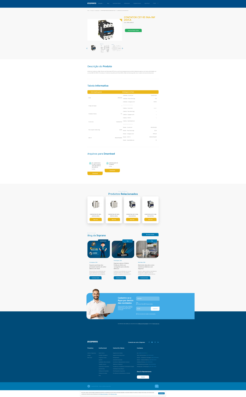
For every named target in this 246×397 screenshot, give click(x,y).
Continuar (161, 393)
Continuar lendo (95, 277)
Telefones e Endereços (118, 364)
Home (88, 10)
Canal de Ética (102, 368)
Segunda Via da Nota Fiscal (118, 355)
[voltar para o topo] (157, 386)
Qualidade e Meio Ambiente (104, 362)
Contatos (140, 348)
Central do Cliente (117, 3)
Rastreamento (116, 357)
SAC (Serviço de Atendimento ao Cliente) (121, 373)
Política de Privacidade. (104, 394)
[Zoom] (120, 20)
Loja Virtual (147, 3)
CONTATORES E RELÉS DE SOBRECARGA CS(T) (108, 10)
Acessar (143, 377)
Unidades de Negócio (103, 355)
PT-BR (154, 3)
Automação (97, 10)
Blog (108, 3)
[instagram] (155, 342)
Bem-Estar (89, 357)
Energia (92, 10)
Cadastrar (155, 308)
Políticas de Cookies (103, 373)
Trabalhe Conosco (137, 3)
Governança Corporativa (104, 366)
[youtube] (152, 342)
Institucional (127, 3)
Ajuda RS (100, 359)
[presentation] (86, 48)
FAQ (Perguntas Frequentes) (119, 370)
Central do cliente (118, 348)
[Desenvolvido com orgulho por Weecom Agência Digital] (88, 386)
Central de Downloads (117, 359)
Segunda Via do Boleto (118, 353)
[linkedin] (158, 342)
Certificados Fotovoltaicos (118, 368)
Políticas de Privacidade (104, 370)
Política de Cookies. (114, 394)
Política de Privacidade (143, 323)
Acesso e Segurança (91, 353)
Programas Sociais (102, 357)
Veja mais (95, 219)
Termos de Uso (155, 323)
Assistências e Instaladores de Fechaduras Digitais (123, 366)
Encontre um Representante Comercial (121, 362)
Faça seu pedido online (133, 30)
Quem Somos (101, 353)
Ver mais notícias (150, 234)
